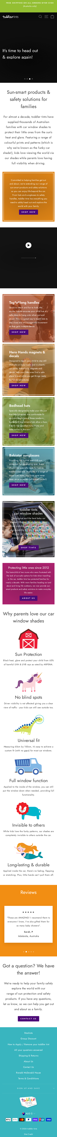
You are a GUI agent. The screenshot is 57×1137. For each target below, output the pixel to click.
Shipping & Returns (28, 1055)
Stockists (28, 1033)
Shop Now (28, 263)
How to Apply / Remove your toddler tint (28, 1044)
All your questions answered (28, 1050)
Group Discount (28, 1038)
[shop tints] (28, 529)
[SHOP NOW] (28, 197)
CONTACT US (28, 1018)
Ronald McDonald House (28, 1072)
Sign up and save (28, 1088)
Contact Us (28, 1067)
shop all (42, 74)
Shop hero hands (17, 74)
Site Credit (28, 1134)
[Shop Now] (28, 318)
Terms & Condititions (28, 1078)
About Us (28, 1061)
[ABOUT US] (28, 584)
